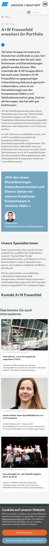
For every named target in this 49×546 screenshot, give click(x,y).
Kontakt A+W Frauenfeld (21, 295)
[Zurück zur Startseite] (20, 4)
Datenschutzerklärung (13, 519)
